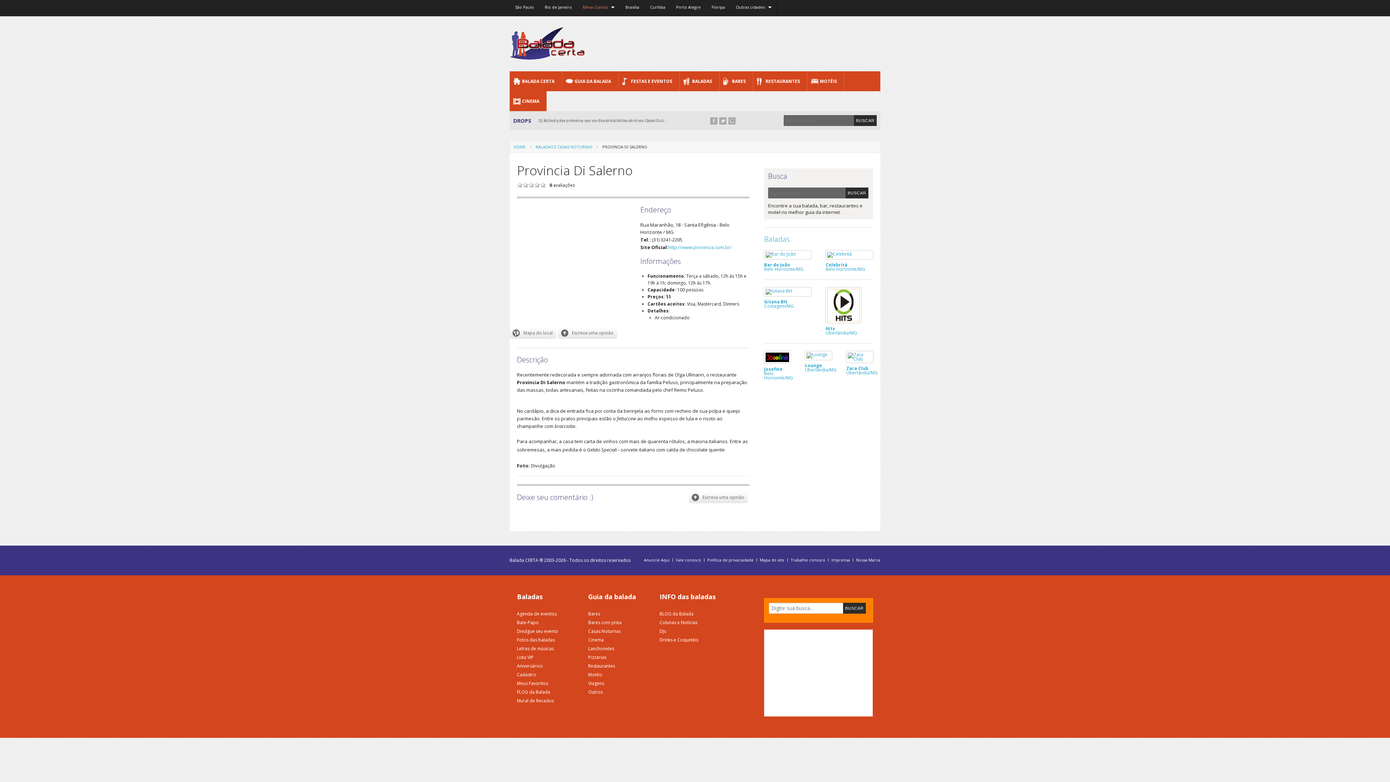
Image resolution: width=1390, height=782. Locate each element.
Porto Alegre (688, 7)
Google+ (732, 121)
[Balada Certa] (547, 53)
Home (520, 147)
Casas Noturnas (604, 631)
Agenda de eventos (537, 614)
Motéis (828, 81)
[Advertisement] (748, 43)
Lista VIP (525, 657)
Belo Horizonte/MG (784, 267)
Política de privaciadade (730, 560)
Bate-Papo (528, 622)
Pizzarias (597, 657)
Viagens (596, 683)
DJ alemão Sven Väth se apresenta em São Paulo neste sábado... (600, 120)
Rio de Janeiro (558, 7)
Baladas (702, 81)
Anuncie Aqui (657, 560)
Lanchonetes (601, 649)
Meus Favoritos (532, 683)
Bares (739, 81)
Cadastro (526, 675)
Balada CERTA (538, 81)
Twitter (722, 121)
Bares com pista (605, 622)
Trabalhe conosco (808, 560)
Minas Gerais (595, 7)
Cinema (530, 101)
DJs (663, 631)
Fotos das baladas (536, 640)
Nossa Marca (868, 560)
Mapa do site (772, 560)
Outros (595, 692)
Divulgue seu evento (537, 631)
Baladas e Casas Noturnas (564, 147)
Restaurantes (783, 81)
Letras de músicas (535, 649)
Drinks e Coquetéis (679, 640)
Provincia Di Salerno (624, 147)
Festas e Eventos (651, 81)
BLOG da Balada (677, 614)
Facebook (713, 121)
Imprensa (840, 560)
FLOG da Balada (533, 692)
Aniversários (530, 666)
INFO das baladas (688, 596)
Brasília (632, 7)
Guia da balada (612, 596)
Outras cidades (750, 7)
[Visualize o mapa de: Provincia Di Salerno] (533, 333)
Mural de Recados (535, 701)
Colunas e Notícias (679, 622)
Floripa (718, 7)
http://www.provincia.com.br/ (700, 247)
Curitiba (657, 7)
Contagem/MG (779, 303)
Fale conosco (688, 560)
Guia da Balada (592, 81)
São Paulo (524, 7)
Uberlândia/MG (841, 330)
